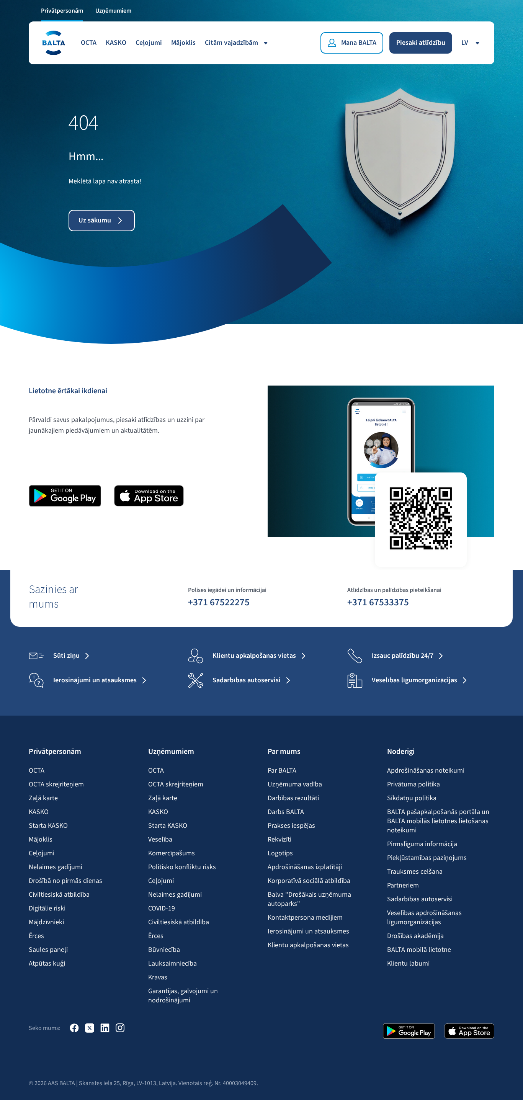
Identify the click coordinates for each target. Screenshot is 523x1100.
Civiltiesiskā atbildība (59, 894)
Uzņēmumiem (113, 11)
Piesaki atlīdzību (420, 42)
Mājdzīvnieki (46, 922)
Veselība (160, 839)
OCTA (88, 42)
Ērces (36, 936)
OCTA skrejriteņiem (56, 784)
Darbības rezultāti (293, 798)
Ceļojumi (149, 42)
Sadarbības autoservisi (420, 899)
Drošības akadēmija (415, 936)
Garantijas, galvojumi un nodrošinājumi (183, 996)
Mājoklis (183, 42)
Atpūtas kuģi (47, 963)
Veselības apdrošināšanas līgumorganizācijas (424, 918)
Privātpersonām (62, 11)
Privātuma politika (413, 784)
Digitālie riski (47, 908)
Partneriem (403, 885)
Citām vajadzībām (231, 42)
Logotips (280, 853)
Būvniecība (164, 950)
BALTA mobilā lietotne (419, 950)
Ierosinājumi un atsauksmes (308, 931)
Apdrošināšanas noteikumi (425, 770)
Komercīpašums (171, 853)
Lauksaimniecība (172, 963)
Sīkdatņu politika (411, 798)
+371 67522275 (219, 601)
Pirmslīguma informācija (422, 844)
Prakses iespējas (291, 825)
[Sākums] (53, 43)
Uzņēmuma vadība (295, 784)
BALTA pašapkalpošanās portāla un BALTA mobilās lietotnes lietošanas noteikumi (438, 821)
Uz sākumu (94, 220)
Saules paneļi (48, 950)
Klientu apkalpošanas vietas (308, 945)
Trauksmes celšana (415, 871)
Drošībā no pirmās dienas (65, 881)
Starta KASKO (48, 825)
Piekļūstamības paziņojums (427, 858)
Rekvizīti (279, 839)
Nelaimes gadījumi (55, 867)
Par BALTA (282, 770)
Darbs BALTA (286, 812)
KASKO (116, 42)
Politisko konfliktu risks (182, 867)
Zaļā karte (43, 798)
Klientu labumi (408, 963)
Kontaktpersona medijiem (305, 917)
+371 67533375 (378, 601)
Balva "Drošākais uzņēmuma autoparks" (309, 899)
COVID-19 (161, 908)
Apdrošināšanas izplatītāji (305, 867)
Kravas (157, 977)
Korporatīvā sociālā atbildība (309, 881)
